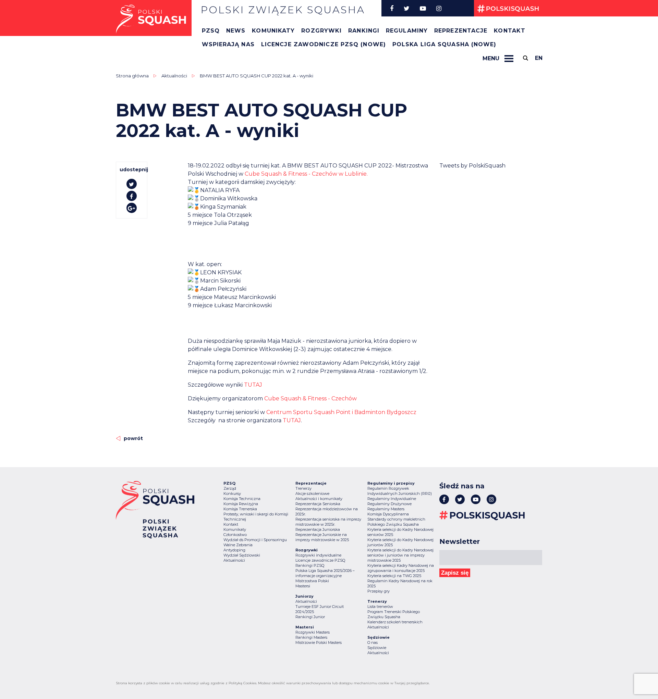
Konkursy (232, 493)
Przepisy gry (378, 591)
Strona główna (132, 75)
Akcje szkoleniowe (312, 493)
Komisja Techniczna (241, 498)
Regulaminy (407, 30)
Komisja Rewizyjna (240, 503)
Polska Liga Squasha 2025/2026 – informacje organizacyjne (325, 573)
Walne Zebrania (238, 544)
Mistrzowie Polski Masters (318, 642)
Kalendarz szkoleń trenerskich (395, 622)
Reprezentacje (460, 30)
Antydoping (234, 550)
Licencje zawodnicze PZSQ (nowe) (323, 44)
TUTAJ (253, 385)
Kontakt (509, 30)
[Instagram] (439, 8)
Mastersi (302, 586)
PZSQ (211, 30)
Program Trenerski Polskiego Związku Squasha (393, 614)
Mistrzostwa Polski (312, 580)
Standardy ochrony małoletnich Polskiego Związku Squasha (396, 522)
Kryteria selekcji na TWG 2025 (394, 575)
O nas (372, 642)
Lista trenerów (380, 606)
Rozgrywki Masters (312, 632)
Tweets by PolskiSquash (472, 165)
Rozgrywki (321, 30)
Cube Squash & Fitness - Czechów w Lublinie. (306, 174)
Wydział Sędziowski (241, 555)
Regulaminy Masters (385, 509)
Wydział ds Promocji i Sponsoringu (255, 539)
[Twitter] (407, 8)
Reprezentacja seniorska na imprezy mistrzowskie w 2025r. (328, 522)
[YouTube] (423, 8)
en (539, 58)
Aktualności (174, 75)
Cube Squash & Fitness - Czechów (310, 398)
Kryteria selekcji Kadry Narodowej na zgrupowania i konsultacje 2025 (400, 568)
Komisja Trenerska (240, 509)
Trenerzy (303, 488)
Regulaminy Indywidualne (391, 498)
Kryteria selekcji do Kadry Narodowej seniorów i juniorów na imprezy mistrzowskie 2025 (400, 555)
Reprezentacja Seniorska (317, 503)
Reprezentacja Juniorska (317, 529)
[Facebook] (392, 8)
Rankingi (363, 30)
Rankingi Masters (311, 637)
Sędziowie (376, 647)
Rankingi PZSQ (309, 565)
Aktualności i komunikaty (318, 498)
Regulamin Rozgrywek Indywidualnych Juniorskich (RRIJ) (399, 491)
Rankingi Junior (310, 616)
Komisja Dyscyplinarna (388, 514)
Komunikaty (273, 30)
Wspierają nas (228, 44)
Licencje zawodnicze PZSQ (320, 560)
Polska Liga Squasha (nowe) (444, 44)
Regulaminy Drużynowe (389, 503)
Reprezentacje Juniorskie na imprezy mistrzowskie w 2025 (322, 537)
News (235, 30)
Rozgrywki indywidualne (318, 555)
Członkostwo (235, 534)
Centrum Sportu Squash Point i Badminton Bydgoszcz (341, 412)
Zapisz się (454, 573)
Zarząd (229, 488)
